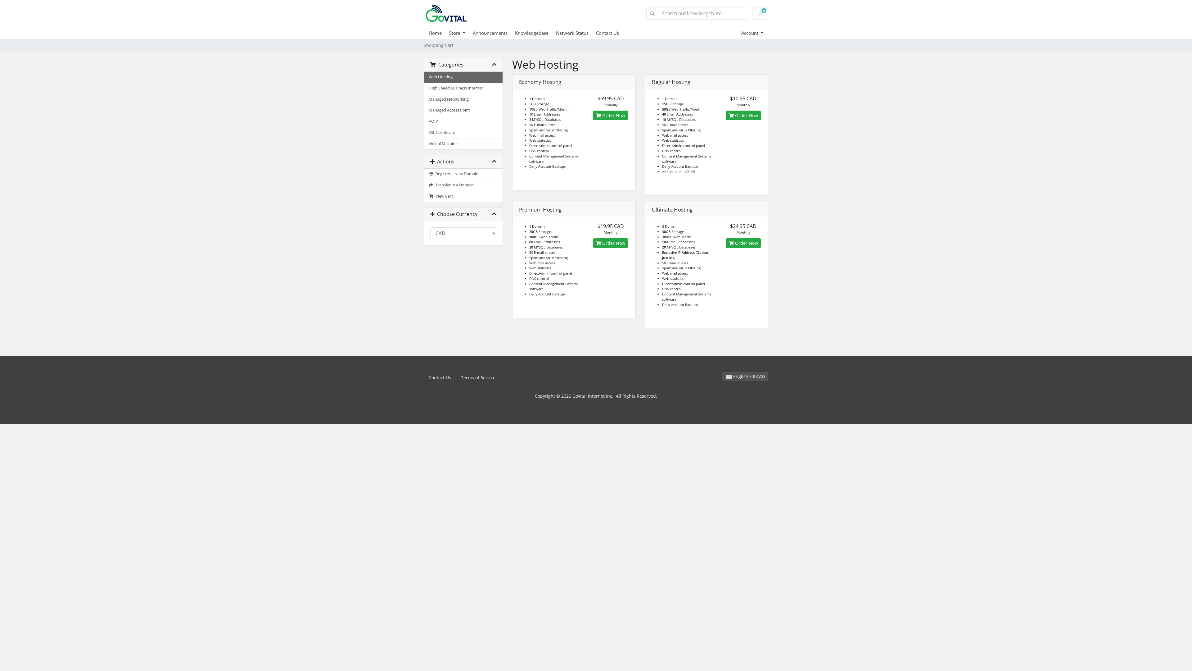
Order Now (613, 115)
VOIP (433, 121)
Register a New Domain (456, 173)
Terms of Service (478, 378)
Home (435, 33)
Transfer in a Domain (454, 185)
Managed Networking (449, 99)
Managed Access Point (449, 110)
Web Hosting (441, 77)
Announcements (490, 33)
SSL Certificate (442, 132)
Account (750, 33)
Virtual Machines (444, 143)
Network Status (572, 33)
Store (455, 33)
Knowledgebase (532, 33)
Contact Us (607, 33)
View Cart (443, 196)
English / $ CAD (748, 376)
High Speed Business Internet (456, 88)
